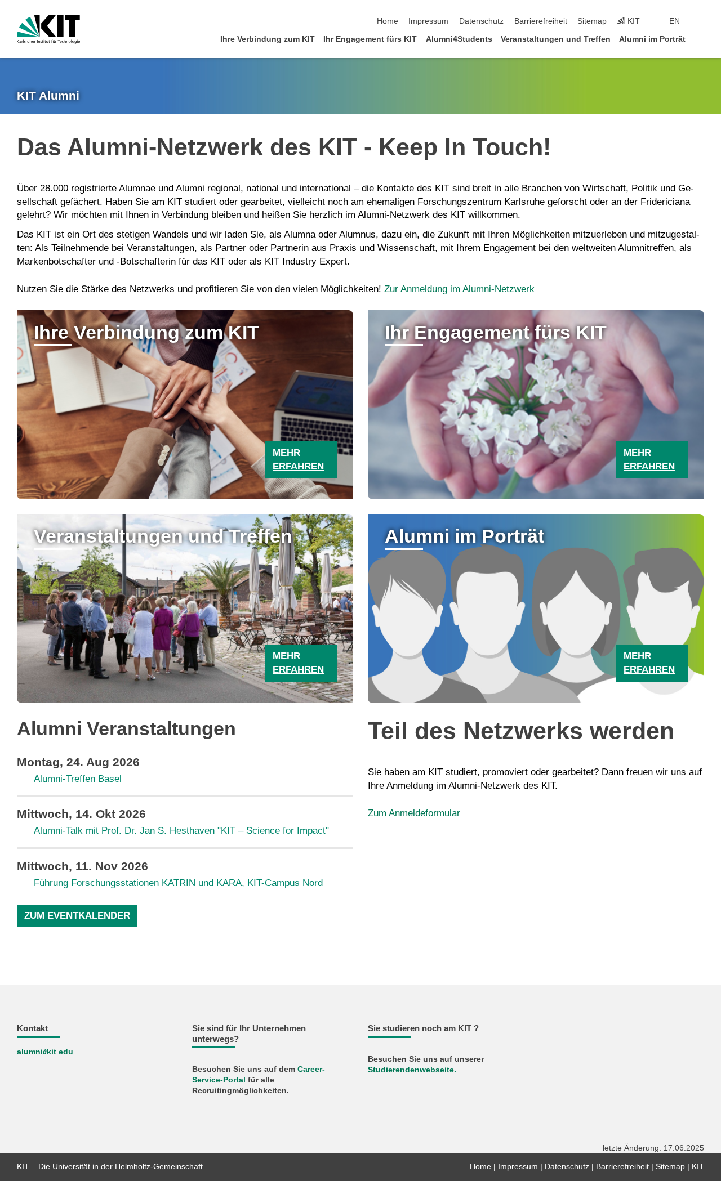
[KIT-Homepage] (48, 29)
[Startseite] (700, 38)
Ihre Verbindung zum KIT (267, 39)
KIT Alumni (48, 95)
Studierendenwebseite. (412, 1070)
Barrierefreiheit (540, 21)
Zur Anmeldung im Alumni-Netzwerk (459, 289)
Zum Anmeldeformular (414, 813)
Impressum (428, 21)
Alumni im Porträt (652, 39)
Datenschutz (481, 21)
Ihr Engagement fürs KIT (370, 39)
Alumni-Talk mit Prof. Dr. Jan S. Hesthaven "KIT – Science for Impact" (181, 830)
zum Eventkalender (77, 915)
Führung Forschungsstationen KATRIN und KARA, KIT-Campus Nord (178, 883)
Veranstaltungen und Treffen (556, 39)
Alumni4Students (459, 39)
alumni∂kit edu (45, 1052)
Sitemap (592, 21)
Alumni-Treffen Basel (78, 778)
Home (387, 21)
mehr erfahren (298, 460)
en (674, 21)
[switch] (700, 21)
